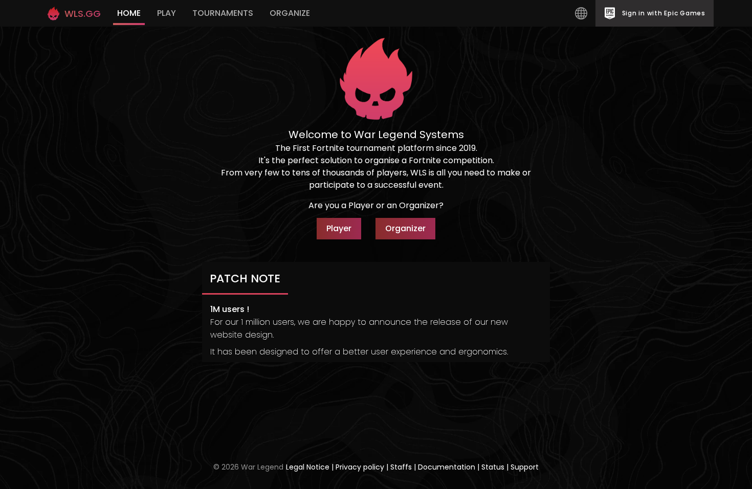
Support (525, 467)
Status (492, 467)
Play (166, 13)
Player (338, 228)
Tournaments (222, 13)
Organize (290, 13)
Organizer (405, 228)
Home (129, 13)
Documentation (446, 467)
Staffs (402, 467)
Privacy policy (361, 467)
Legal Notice (308, 467)
